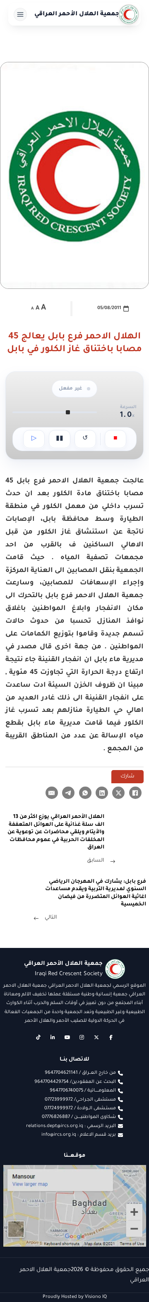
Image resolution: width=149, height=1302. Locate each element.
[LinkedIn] (102, 793)
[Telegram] (68, 793)
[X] (118, 793)
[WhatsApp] (85, 793)
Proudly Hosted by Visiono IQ (75, 1297)
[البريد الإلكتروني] (52, 793)
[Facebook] (135, 793)
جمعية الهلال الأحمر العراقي (77, 14)
